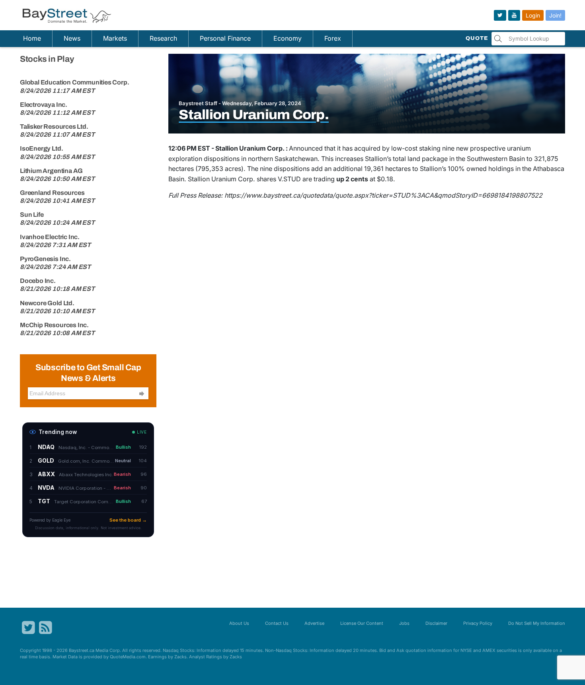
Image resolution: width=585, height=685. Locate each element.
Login (533, 15)
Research (163, 38)
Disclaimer (436, 623)
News (72, 38)
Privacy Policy (477, 623)
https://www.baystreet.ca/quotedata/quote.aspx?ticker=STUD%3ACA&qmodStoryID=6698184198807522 (383, 195)
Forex (332, 38)
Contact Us (277, 623)
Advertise (314, 623)
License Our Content (361, 623)
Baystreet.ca (81, 650)
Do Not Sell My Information (536, 623)
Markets (115, 38)
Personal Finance (225, 38)
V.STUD (289, 179)
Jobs (404, 623)
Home (32, 38)
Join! (555, 15)
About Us (239, 623)
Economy (287, 38)
